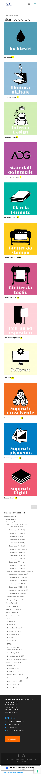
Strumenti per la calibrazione (16, 678)
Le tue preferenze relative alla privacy (22, 768)
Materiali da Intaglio (12, 609)
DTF (8, 644)
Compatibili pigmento (14, 600)
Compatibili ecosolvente (15, 596)
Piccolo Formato (11, 612)
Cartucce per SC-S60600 (17, 587)
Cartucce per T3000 (15, 552)
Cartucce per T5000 (15, 559)
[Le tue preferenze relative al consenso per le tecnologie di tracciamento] (37, 771)
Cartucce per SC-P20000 (17, 549)
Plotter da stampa (11, 616)
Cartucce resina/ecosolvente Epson (19, 572)
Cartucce (9, 522)
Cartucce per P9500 (15, 546)
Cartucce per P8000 (15, 539)
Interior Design (11, 606)
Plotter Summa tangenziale (16, 659)
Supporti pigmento (12, 684)
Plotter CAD (11, 625)
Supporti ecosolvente (13, 681)
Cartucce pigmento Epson (15, 524)
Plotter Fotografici (13, 631)
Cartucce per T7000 (15, 565)
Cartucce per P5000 (15, 527)
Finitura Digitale (11, 603)
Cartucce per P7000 (15, 533)
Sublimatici (10, 641)
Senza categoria (9, 516)
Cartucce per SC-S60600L (17, 590)
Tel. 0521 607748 (12, 739)
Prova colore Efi (12, 671)
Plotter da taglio (11, 647)
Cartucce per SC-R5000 (16, 577)
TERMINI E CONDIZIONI (15, 721)
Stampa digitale (9, 519)
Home (6, 15)
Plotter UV (10, 637)
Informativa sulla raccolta (13, 772)
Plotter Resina (12, 634)
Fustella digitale (12, 653)
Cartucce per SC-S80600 (17, 593)
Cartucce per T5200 (15, 562)
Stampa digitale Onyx (14, 674)
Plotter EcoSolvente (14, 628)
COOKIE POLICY (13, 727)
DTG (8, 618)
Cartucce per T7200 (15, 568)
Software (9, 665)
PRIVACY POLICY (13, 724)
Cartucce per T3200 (15, 555)
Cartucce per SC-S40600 (17, 584)
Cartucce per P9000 (15, 543)
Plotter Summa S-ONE (14, 656)
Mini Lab (10, 621)
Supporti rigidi (10, 687)
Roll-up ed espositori (12, 662)
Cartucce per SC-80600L (17, 574)
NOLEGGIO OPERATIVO (15, 731)
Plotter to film (11, 668)
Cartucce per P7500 (15, 536)
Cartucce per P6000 (15, 530)
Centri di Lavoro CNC (14, 649)
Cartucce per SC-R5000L (17, 580)
